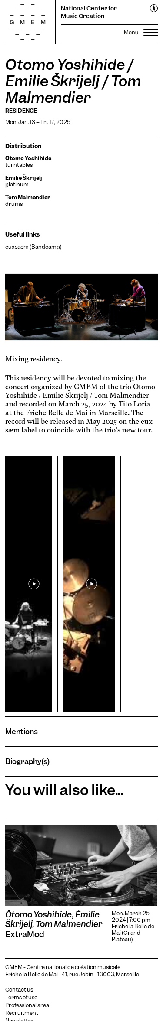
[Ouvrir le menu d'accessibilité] (154, 8)
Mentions (21, 731)
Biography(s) (27, 761)
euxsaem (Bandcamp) (33, 247)
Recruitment (21, 1013)
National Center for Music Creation (89, 12)
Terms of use (21, 998)
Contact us (19, 990)
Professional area (27, 1005)
